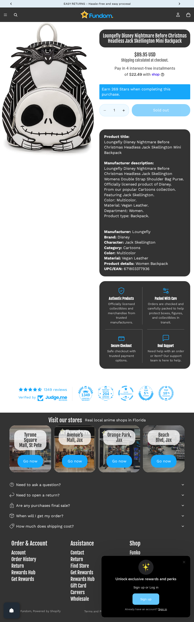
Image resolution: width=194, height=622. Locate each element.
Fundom (25, 611)
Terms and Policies (97, 611)
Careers (78, 593)
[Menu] (5, 14)
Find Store (80, 566)
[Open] (12, 610)
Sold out (161, 110)
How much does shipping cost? (45, 526)
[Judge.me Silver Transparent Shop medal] (125, 393)
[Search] (15, 15)
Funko (135, 553)
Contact (77, 553)
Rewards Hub (23, 573)
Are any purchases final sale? (43, 505)
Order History (23, 560)
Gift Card (78, 586)
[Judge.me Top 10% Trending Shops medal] (166, 393)
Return (17, 566)
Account (18, 553)
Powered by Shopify (47, 611)
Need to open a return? (38, 495)
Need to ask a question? (38, 484)
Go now (30, 461)
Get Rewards (22, 579)
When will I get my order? (39, 516)
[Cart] (188, 15)
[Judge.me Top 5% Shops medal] (146, 393)
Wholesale (80, 599)
